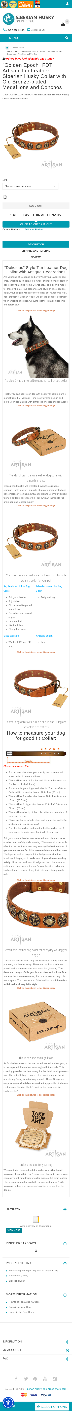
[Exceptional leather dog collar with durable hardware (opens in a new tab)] (36, 914)
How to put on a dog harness (24, 1301)
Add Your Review (34, 229)
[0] (62, 26)
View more (14, 1230)
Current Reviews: (12, 229)
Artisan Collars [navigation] (18, 48)
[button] (66, 38)
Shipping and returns (36, 250)
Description (36, 244)
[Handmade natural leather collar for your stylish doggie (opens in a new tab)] (36, 344)
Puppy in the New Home (21, 1312)
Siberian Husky (17, 1280)
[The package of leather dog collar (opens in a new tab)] (36, 1022)
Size (5, 180)
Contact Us (37, 29)
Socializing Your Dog (20, 1307)
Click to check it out (36, 224)
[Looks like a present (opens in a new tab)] (36, 1129)
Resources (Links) (18, 1275)
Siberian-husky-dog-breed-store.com (46, 1388)
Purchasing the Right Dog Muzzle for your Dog (33, 1270)
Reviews (36, 257)
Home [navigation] (7, 48)
